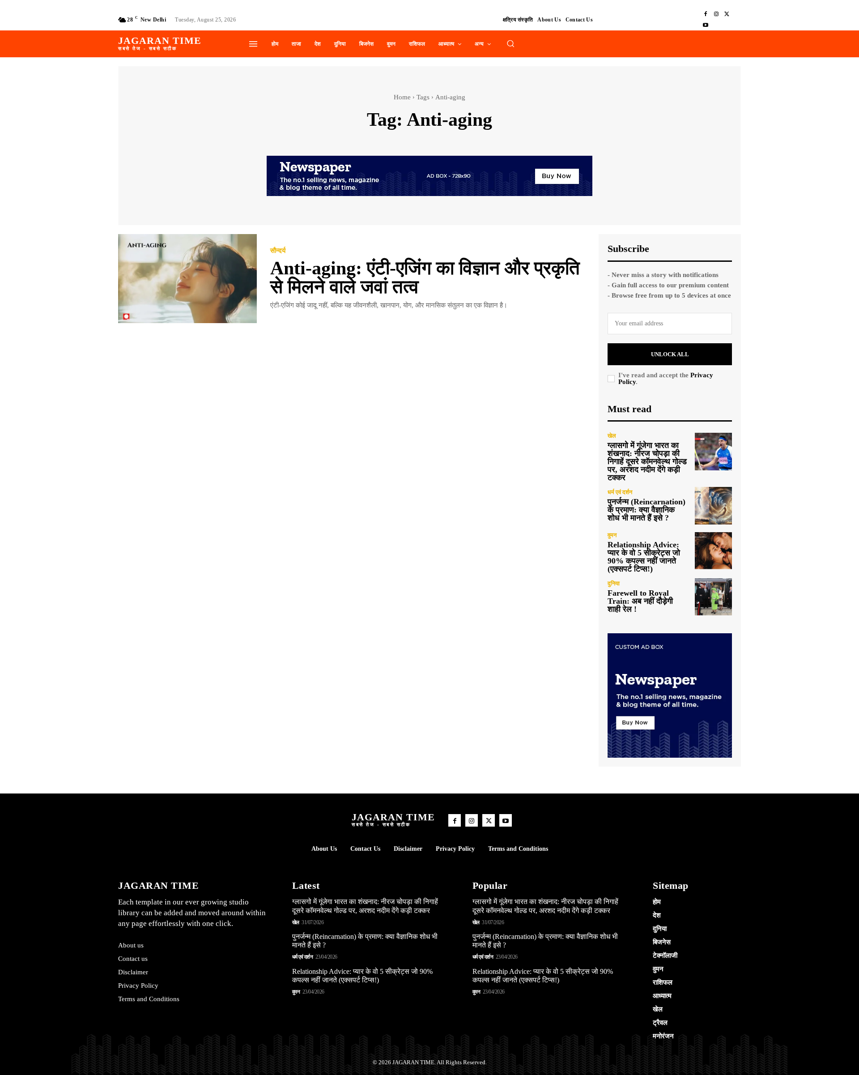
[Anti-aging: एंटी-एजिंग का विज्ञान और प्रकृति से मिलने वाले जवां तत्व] (187, 278)
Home (402, 97)
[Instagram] (716, 14)
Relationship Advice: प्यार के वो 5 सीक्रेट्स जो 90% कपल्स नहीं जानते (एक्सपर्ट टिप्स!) (644, 556)
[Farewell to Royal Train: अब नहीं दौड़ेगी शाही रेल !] (713, 596)
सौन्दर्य (277, 250)
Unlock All (670, 354)
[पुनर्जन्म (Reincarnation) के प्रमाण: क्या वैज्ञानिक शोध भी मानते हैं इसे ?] (713, 505)
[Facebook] (705, 14)
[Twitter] (727, 14)
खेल (612, 436)
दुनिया (614, 583)
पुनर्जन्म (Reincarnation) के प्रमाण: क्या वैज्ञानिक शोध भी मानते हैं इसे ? (646, 509)
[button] (510, 43)
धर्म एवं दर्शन (620, 492)
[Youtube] (705, 25)
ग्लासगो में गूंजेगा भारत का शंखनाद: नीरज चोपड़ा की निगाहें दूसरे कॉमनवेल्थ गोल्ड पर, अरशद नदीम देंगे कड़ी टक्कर (647, 461)
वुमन (612, 535)
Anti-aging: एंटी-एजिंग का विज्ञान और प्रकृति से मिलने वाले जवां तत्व (425, 277)
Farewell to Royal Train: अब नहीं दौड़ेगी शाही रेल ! (640, 601)
